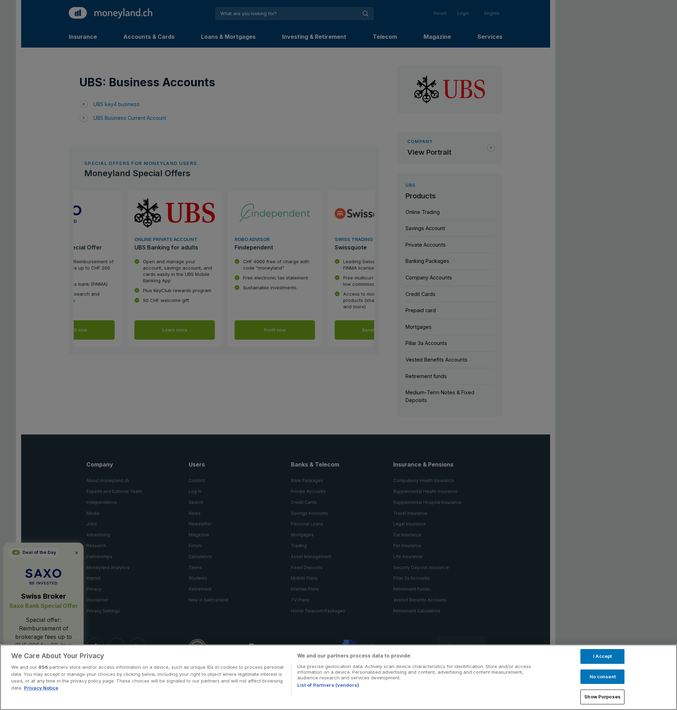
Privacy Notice (41, 688)
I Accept (602, 656)
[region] (338, 677)
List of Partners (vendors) (328, 685)
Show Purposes (602, 696)
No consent (603, 676)
